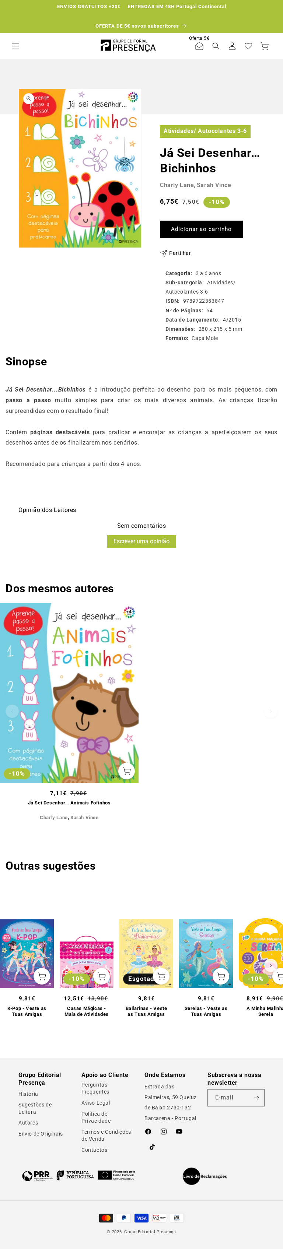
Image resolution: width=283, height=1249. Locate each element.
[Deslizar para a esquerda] (12, 711)
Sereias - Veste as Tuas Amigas (206, 1011)
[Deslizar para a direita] (270, 711)
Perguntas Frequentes (95, 1088)
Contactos (94, 1150)
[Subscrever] (256, 1097)
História (28, 1094)
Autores (28, 1123)
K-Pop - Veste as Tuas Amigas (26, 1011)
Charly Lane (177, 185)
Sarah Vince (214, 185)
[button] (15, 46)
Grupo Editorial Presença (150, 1231)
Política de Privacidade (96, 1117)
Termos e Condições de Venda (106, 1135)
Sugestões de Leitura (35, 1108)
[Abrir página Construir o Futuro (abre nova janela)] (78, 1175)
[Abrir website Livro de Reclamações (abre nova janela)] (205, 1176)
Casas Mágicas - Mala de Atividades (86, 1011)
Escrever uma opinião (141, 541)
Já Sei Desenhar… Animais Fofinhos (69, 803)
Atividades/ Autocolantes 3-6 (205, 130)
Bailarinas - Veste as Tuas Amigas (146, 1011)
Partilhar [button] (180, 253)
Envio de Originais (40, 1134)
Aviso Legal (95, 1103)
